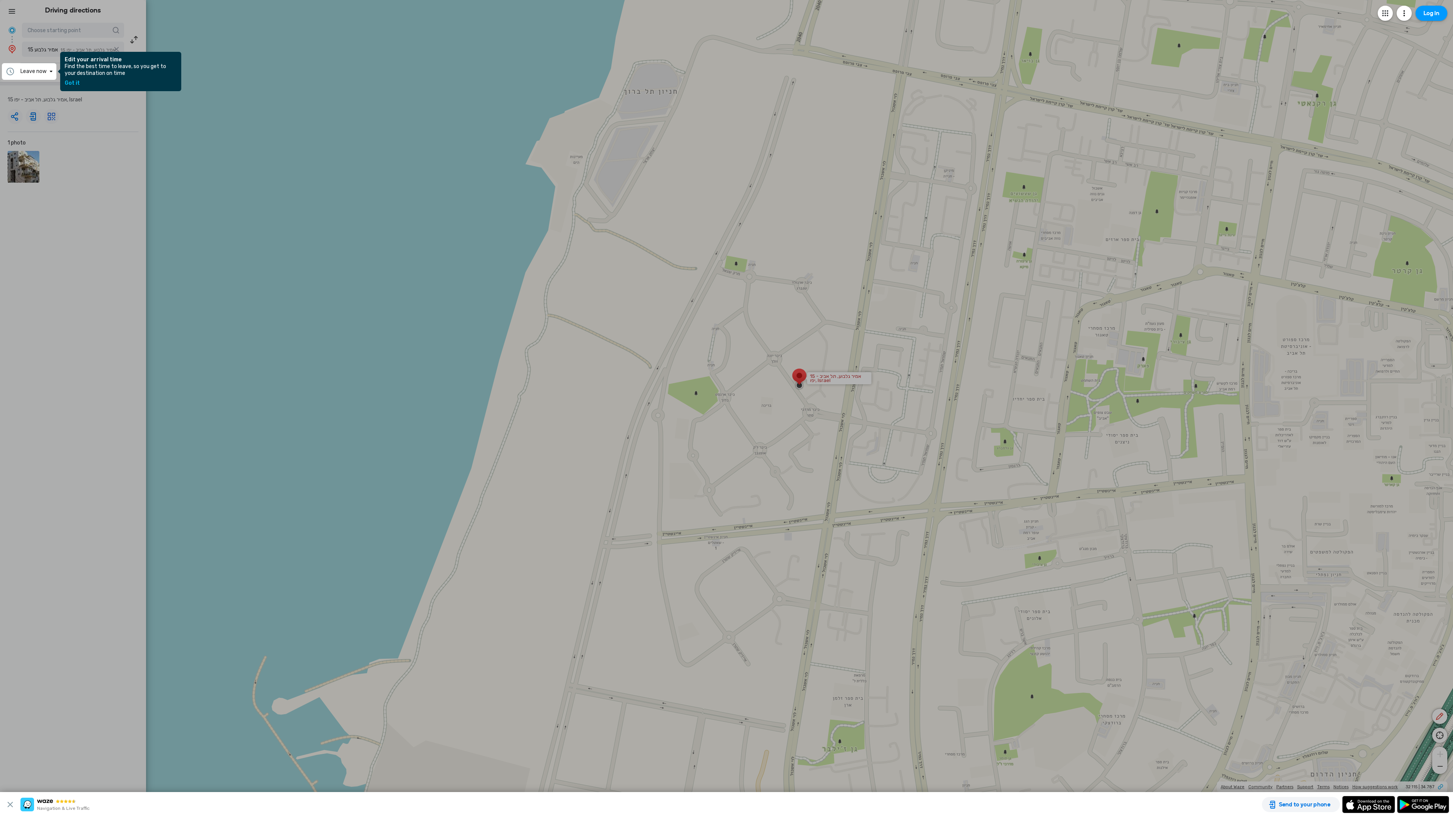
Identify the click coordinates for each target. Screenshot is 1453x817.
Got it (72, 83)
